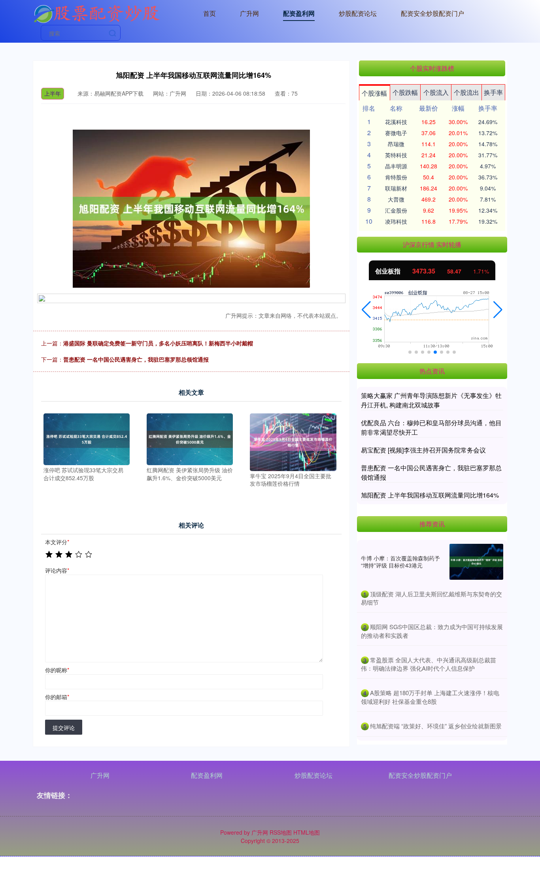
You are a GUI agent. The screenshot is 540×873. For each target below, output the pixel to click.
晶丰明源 (396, 166)
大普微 (396, 199)
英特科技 (396, 155)
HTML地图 (306, 832)
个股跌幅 (405, 92)
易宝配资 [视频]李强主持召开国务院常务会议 (423, 449)
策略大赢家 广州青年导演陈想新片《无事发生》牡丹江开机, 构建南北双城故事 (431, 400)
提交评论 (64, 728)
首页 (209, 13)
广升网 (249, 13)
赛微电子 (396, 133)
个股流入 (436, 92)
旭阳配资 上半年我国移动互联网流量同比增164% (430, 495)
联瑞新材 (396, 188)
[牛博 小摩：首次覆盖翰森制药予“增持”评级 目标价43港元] (476, 562)
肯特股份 (396, 177)
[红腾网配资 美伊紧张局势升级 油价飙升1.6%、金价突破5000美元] (190, 438)
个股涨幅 (374, 93)
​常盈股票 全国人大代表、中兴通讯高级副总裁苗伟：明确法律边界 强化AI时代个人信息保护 (428, 664)
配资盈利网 (299, 13)
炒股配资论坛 (358, 13)
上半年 (52, 93)
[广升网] (96, 13)
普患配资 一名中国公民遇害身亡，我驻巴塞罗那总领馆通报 (136, 359)
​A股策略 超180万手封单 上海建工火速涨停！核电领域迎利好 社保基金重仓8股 (430, 696)
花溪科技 (396, 122)
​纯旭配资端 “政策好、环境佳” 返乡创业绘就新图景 (436, 726)
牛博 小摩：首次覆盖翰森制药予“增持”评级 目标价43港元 (400, 561)
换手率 (493, 92)
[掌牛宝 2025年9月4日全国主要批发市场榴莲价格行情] (293, 441)
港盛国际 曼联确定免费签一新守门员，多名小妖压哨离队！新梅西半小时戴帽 (158, 343)
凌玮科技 (396, 221)
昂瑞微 (396, 144)
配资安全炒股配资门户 (432, 13)
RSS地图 (281, 832)
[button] (366, 310)
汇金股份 (396, 210)
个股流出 (466, 92)
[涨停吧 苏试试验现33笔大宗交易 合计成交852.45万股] (86, 438)
